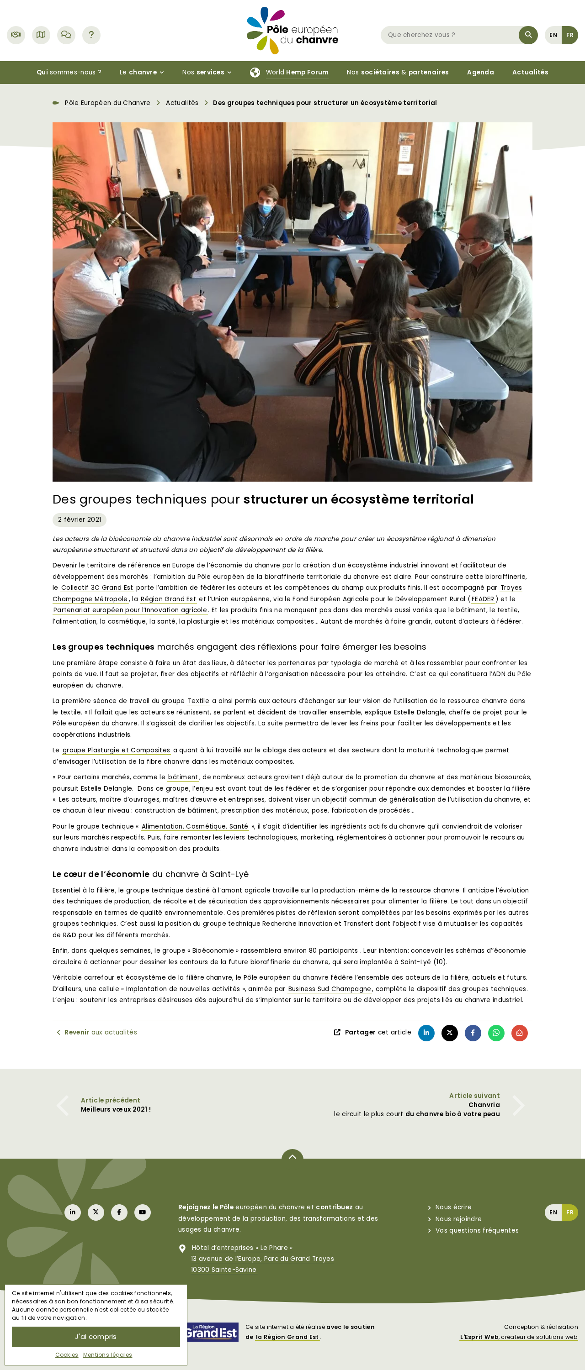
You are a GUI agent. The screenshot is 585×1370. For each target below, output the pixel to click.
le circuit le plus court (417, 1109)
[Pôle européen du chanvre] (292, 30)
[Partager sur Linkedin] (426, 1033)
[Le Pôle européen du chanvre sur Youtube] (142, 1212)
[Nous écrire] (66, 35)
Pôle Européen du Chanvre (107, 103)
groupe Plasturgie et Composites (116, 750)
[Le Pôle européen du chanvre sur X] (96, 1212)
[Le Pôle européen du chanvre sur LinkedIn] (72, 1212)
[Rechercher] (528, 35)
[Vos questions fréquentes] (91, 35)
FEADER (483, 599)
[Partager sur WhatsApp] (496, 1033)
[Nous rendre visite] (41, 35)
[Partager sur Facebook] (473, 1033)
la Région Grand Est (287, 1337)
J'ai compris (96, 1336)
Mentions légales (108, 1355)
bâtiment (183, 777)
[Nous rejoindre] (16, 35)
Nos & (398, 72)
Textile (198, 701)
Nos (203, 72)
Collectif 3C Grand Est (97, 587)
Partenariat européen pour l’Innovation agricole (130, 610)
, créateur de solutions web (518, 1337)
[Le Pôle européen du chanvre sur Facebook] (119, 1212)
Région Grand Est (168, 599)
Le (138, 72)
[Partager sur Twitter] (449, 1033)
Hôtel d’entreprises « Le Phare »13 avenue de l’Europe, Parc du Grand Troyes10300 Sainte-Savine (262, 1259)
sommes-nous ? (69, 72)
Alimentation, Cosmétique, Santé (195, 826)
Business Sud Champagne (330, 989)
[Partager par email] (519, 1033)
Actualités (182, 103)
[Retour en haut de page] (292, 1159)
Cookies (67, 1355)
